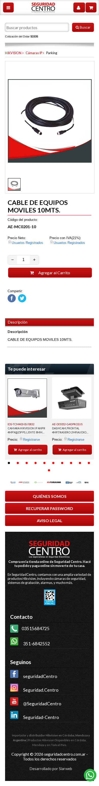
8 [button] (71, 463)
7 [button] (62, 463)
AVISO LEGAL (49, 520)
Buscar (84, 27)
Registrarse (31, 439)
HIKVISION (13, 53)
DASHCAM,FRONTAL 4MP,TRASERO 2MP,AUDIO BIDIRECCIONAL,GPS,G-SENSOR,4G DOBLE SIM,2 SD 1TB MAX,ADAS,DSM (71, 431)
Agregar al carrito (30, 450)
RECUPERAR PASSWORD (49, 508)
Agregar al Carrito (54, 272)
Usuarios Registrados (27, 243)
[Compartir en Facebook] (12, 301)
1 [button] (8, 463)
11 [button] (49, 470)
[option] (27, 416)
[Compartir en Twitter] (21, 301)
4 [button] (35, 463)
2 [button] (17, 463)
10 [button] (88, 463)
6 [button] (53, 463)
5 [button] (44, 463)
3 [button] (26, 463)
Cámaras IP (34, 53)
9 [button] (79, 463)
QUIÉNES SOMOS (50, 496)
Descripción (17, 322)
